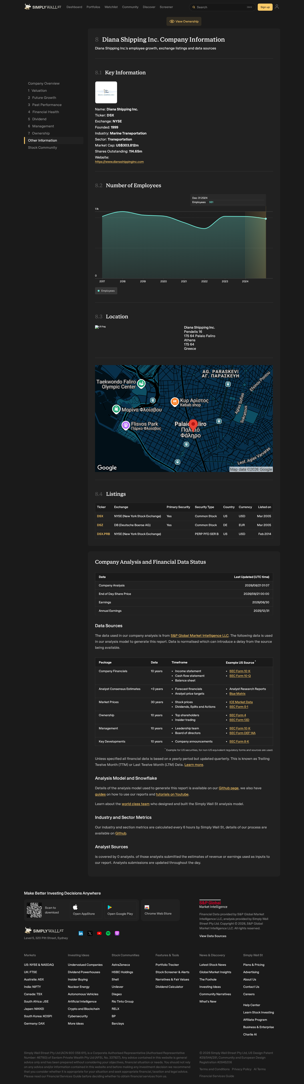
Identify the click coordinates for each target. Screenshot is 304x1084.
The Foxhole (208, 979)
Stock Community (42, 147)
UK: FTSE (30, 972)
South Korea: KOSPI (38, 1016)
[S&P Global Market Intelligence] (213, 904)
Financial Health (43, 112)
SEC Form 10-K (239, 671)
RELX (115, 1009)
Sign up (265, 7)
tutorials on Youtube (172, 794)
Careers (249, 994)
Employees (108, 290)
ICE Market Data (241, 702)
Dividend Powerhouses (84, 972)
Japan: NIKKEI (34, 1009)
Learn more (193, 765)
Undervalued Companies (85, 965)
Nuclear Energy (78, 987)
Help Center (251, 1005)
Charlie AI (250, 1034)
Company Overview (44, 83)
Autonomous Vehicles (83, 994)
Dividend (37, 119)
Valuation (37, 90)
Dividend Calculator (169, 987)
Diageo (117, 994)
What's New (207, 1001)
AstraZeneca (121, 965)
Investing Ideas (210, 987)
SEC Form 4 (237, 715)
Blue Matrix (237, 694)
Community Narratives (215, 994)
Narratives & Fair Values (172, 979)
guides (100, 794)
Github (120, 833)
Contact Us (251, 987)
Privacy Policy (241, 1069)
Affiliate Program (255, 1020)
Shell (115, 979)
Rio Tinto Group (123, 1001)
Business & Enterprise (258, 1027)
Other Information (42, 140)
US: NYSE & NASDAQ (39, 965)
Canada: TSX (33, 994)
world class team (136, 804)
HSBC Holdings (122, 972)
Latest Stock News (212, 965)
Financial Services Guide (216, 1076)
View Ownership (187, 21)
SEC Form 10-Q (240, 676)
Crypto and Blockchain (84, 1009)
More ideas (76, 1023)
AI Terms (260, 1069)
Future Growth (42, 98)
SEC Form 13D (239, 720)
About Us (249, 979)
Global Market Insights (215, 972)
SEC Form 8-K (239, 741)
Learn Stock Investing (258, 1012)
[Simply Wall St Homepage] (43, 7)
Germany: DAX (34, 1023)
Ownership (39, 133)
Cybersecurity (78, 1016)
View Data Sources (212, 936)
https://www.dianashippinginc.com (119, 162)
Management (41, 126)
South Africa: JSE (36, 1001)
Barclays (118, 1023)
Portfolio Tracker (167, 965)
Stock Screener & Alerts (172, 972)
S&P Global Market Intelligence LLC (200, 635)
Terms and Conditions (214, 1069)
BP (114, 1016)
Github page (229, 788)
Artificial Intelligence (82, 1001)
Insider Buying (78, 979)
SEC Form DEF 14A (242, 733)
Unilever (117, 987)
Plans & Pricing (253, 965)
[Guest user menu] (277, 7)
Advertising (251, 972)
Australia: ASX (34, 979)
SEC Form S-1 (238, 707)
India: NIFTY (32, 987)
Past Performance (45, 105)
